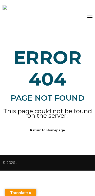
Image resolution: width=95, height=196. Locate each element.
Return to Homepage (47, 130)
